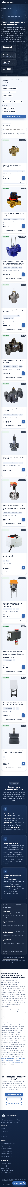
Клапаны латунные (6, 1148)
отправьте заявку (17, 1062)
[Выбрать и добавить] (23, 178)
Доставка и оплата (6, 1133)
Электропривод (7, 95)
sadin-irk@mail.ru (6, 1166)
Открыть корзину (14, 1099)
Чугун (12, 108)
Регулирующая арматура (8, 10)
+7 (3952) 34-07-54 (14, 1103)
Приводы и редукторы (7, 1146)
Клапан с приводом (9, 92)
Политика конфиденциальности (10, 1183)
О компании (4, 1131)
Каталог (10, 8)
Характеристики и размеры (14, 182)
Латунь (5, 108)
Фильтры (7, 125)
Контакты (4, 1136)
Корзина (20, 1183)
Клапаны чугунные (6, 1151)
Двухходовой (7, 101)
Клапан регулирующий (9, 88)
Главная (3, 8)
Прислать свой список (14, 1094)
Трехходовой (18, 101)
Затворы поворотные (7, 1156)
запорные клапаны (15, 1060)
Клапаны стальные (6, 1153)
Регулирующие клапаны (8, 1143)
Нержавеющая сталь (9, 111)
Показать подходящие (14, 116)
